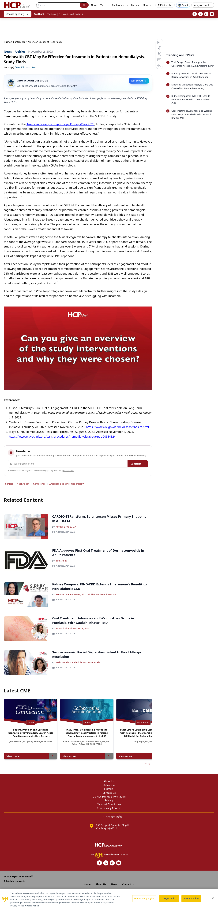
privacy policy (68, 470)
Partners (135, 5)
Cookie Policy (32, 905)
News (94, 5)
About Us (109, 781)
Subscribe (136, 463)
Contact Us (109, 792)
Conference (19, 41)
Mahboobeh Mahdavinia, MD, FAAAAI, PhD (78, 662)
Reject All (169, 898)
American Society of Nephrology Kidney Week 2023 (60, 124)
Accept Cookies (191, 898)
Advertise (109, 785)
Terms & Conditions (109, 804)
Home (7, 41)
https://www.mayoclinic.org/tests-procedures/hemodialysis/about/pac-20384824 (62, 436)
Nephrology (23, 483)
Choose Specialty (15, 13)
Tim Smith (61, 560)
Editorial (109, 789)
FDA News (51, 14)
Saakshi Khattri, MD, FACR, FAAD (73, 628)
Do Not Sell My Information (109, 796)
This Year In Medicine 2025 (71, 14)
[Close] (212, 898)
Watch (103, 5)
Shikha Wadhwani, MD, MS (102, 594)
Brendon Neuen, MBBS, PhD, (71, 594)
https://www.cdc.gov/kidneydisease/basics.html (117, 427)
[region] (109, 899)
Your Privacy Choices (109, 808)
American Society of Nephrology (66, 483)
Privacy (109, 800)
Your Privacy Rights (144, 898)
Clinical (9, 483)
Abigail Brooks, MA (66, 526)
